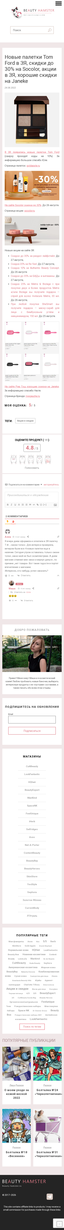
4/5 (28, 993)
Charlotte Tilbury (31, 985)
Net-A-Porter (32, 845)
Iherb (53, 941)
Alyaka (38, 980)
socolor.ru (29, 210)
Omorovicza (48, 985)
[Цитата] (30, 504)
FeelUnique (32, 813)
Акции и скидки (25, 421)
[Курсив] (11, 504)
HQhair (32, 782)
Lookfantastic (38, 1019)
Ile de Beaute (48, 959)
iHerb (32, 821)
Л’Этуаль (32, 915)
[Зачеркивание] (19, 504)
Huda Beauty (34, 963)
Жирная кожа (48, 967)
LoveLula (22, 959)
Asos (32, 837)
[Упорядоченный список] (22, 504)
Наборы (11, 1011)
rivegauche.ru (33, 396)
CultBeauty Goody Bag (27, 998)
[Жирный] (7, 504)
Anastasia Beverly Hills (21, 981)
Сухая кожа (20, 976)
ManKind (32, 797)
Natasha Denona (28, 972)
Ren (37, 942)
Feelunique (48, 1001)
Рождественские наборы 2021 (28, 1015)
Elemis (54, 976)
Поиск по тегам (32, 1026)
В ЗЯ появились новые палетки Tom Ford (32, 152)
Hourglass (53, 989)
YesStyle (32, 884)
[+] (45, 504)
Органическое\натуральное (23, 1002)
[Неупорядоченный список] (26, 504)
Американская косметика (23, 967)
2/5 (13, 998)
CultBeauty (32, 766)
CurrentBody (32, 908)
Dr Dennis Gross (40, 1011)
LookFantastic (32, 774)
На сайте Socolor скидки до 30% (23, 205)
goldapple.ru (33, 165)
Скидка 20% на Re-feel (24, 264)
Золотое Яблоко (32, 900)
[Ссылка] (37, 504)
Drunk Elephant (45, 946)
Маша (12, 588)
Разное (20, 1085)
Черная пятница (16, 993)
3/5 (34, 993)
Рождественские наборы (27, 1006)
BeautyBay (32, 860)
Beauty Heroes (46, 998)
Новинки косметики (34, 954)
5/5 (45, 941)
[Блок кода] (34, 504)
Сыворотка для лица (39, 976)
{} (41, 504)
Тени (8, 1006)
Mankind (35, 958)
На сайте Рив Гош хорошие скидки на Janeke (32, 386)
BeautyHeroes (32, 868)
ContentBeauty (32, 853)
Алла (28, 592)
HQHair (36, 950)
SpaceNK (32, 805)
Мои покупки (51, 1006)
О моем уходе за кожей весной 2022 (16, 1093)
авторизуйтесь (51, 484)
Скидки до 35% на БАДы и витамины (33, 276)
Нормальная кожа (18, 950)
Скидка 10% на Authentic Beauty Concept (35, 268)
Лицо (12, 1085)
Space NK (23, 1010)
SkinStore (32, 876)
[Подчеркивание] (15, 504)
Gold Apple (30, 946)
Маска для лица (39, 989)
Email (10, 714)
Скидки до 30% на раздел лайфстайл (33, 255)
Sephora (32, 892)
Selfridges (32, 829)
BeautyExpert (32, 790)
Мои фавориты (16, 941)
